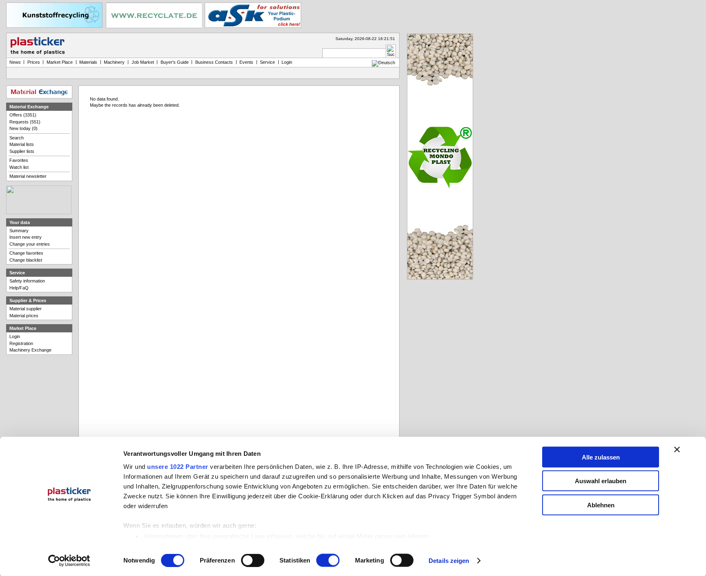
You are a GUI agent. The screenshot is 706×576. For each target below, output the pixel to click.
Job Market (143, 62)
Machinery (114, 62)
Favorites (18, 160)
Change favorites (26, 253)
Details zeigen (449, 560)
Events (246, 62)
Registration (21, 343)
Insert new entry (25, 237)
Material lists (21, 144)
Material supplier (25, 308)
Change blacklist (25, 260)
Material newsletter (28, 176)
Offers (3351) (22, 114)
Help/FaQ (19, 287)
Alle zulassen (601, 456)
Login (14, 336)
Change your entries (29, 244)
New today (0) (23, 128)
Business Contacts (214, 62)
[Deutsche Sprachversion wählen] (383, 62)
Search (16, 137)
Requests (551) (24, 121)
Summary (19, 230)
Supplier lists (21, 151)
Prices (33, 62)
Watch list (19, 167)
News (15, 62)
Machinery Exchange (30, 349)
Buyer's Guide (175, 62)
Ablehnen (600, 504)
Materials (88, 62)
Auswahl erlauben (600, 480)
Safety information (27, 280)
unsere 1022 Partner (177, 466)
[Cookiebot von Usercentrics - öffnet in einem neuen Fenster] (69, 561)
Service (267, 62)
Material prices (23, 315)
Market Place (60, 62)
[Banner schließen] (677, 449)
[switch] (252, 560)
